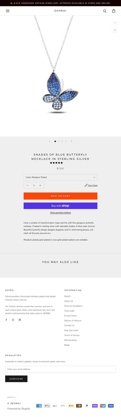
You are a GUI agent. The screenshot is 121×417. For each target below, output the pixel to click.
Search (67, 296)
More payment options (60, 212)
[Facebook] (6, 319)
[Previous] (49, 141)
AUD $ (10, 397)
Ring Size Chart (71, 330)
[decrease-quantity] (27, 185)
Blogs (67, 345)
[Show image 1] (55, 141)
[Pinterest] (20, 319)
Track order (69, 310)
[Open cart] (114, 11)
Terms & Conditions (73, 306)
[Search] (105, 10)
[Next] (71, 141)
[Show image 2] (58, 141)
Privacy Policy (70, 315)
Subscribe (16, 379)
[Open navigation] (7, 11)
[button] (56, 162)
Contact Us (69, 325)
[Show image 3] (62, 141)
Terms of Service (71, 335)
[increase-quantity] (40, 185)
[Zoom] (114, 22)
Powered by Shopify (18, 408)
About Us (68, 301)
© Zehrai (14, 403)
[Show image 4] (66, 141)
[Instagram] (13, 319)
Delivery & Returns (72, 320)
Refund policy (70, 340)
